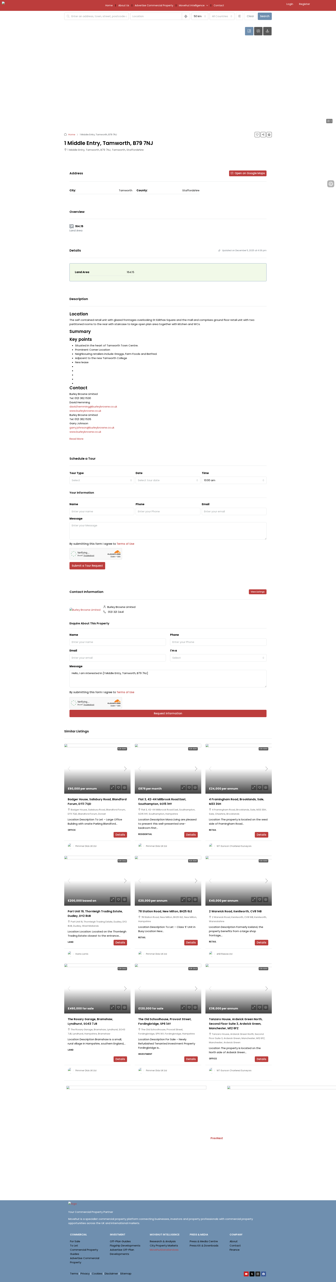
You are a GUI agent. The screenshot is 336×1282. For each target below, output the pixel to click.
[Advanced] (239, 16)
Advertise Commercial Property (154, 5)
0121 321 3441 (116, 612)
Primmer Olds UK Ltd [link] (85, 846)
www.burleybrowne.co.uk (85, 411)
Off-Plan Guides (120, 1241)
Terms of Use (125, 544)
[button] (257, 134)
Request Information (168, 713)
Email (205, 504)
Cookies (97, 1273)
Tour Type (76, 473)
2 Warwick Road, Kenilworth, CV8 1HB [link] (235, 911)
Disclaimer (111, 1273)
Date (139, 473)
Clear (250, 16)
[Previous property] (136, 1138)
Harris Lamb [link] (81, 953)
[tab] (249, 31)
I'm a (173, 650)
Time (205, 473)
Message (75, 518)
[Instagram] (257, 1273)
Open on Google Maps (249, 173)
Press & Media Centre (204, 1241)
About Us (123, 5)
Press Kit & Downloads (204, 1245)
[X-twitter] (252, 1273)
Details (120, 835)
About (234, 1241)
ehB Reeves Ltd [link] (224, 953)
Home (109, 5)
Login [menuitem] (290, 4)
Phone (140, 504)
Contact (219, 5)
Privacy (85, 1273)
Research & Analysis (163, 1241)
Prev (214, 1138)
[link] (97, 769)
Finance (235, 1250)
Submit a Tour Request (87, 565)
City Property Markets (164, 1245)
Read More (76, 439)
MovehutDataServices (164, 1250)
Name (73, 504)
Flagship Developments (125, 1245)
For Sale (122, 860)
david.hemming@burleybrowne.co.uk (93, 406)
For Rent (122, 748)
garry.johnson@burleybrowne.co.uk (91, 427)
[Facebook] (263, 1273)
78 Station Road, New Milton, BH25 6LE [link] (165, 911)
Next (220, 1138)
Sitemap (125, 1273)
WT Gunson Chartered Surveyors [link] (234, 846)
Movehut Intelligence (192, 5)
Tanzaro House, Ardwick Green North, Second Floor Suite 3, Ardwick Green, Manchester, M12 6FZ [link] (235, 1023)
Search (265, 16)
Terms (74, 1273)
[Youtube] (246, 1273)
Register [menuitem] (304, 4)
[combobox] (199, 16)
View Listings (258, 591)
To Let (74, 1245)
